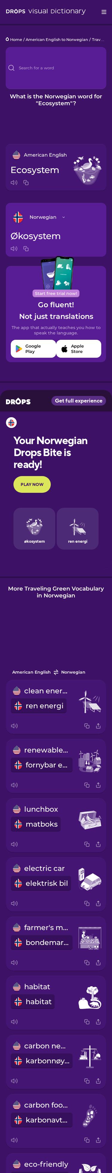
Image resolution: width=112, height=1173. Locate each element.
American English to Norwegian (57, 39)
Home (16, 39)
